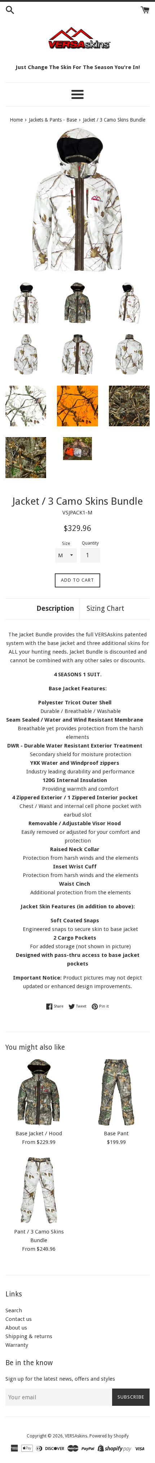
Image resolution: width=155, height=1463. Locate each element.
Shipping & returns (28, 1336)
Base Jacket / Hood (38, 1133)
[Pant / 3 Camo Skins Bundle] (38, 1190)
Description (55, 608)
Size (66, 543)
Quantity (90, 543)
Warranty (16, 1345)
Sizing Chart (105, 608)
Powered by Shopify (109, 1436)
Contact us (18, 1319)
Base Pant (116, 1133)
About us (16, 1328)
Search (13, 1310)
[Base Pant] (116, 1092)
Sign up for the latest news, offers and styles (60, 1379)
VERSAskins (76, 1436)
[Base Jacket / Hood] (38, 1092)
